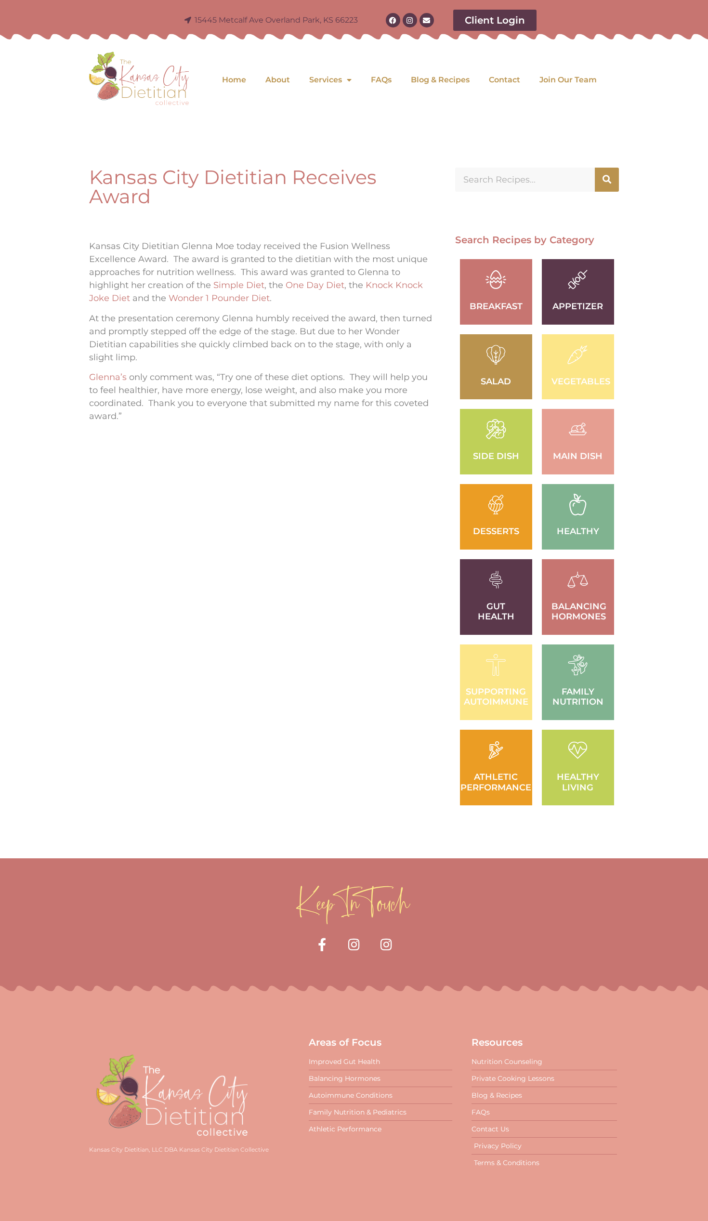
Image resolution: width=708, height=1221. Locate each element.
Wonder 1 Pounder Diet (219, 298)
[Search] (607, 180)
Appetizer (577, 306)
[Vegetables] (578, 355)
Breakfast (496, 306)
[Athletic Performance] (496, 750)
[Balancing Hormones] (578, 580)
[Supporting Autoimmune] (496, 665)
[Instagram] (410, 20)
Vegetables (580, 381)
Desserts (496, 531)
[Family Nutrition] (578, 665)
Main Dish (578, 456)
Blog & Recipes (440, 79)
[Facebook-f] (321, 944)
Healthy (578, 531)
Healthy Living (578, 782)
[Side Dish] (496, 429)
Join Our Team (568, 79)
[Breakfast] (496, 279)
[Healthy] (578, 504)
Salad (496, 381)
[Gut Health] (496, 580)
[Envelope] (427, 20)
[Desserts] (496, 504)
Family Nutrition (577, 697)
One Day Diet (315, 285)
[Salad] (496, 355)
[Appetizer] (578, 279)
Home (234, 79)
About (277, 79)
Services (325, 79)
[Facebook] (393, 20)
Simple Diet (238, 285)
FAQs (381, 79)
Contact (504, 79)
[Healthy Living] (578, 750)
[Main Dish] (578, 429)
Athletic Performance (495, 782)
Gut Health (496, 611)
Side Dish (496, 456)
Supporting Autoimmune (496, 697)
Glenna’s (108, 377)
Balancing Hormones (578, 611)
